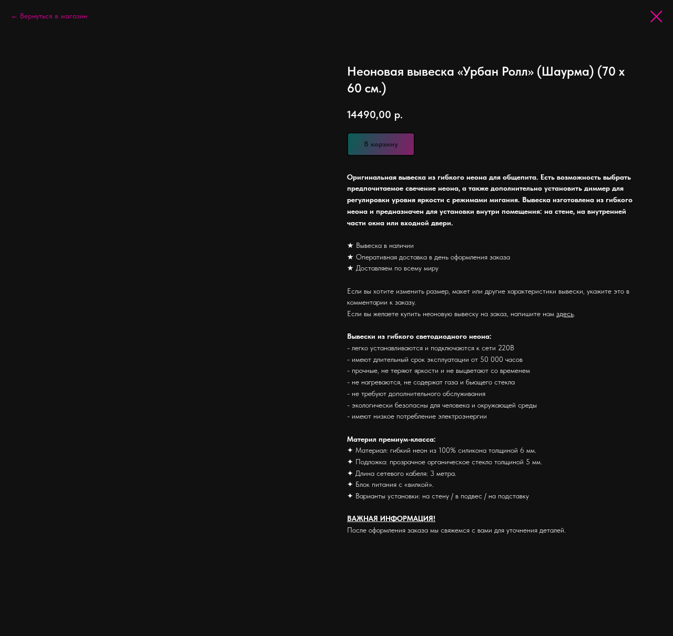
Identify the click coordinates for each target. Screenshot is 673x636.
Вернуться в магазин (53, 16)
